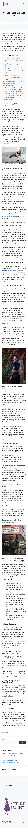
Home (2, 25)
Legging (6, 25)
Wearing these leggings (9, 490)
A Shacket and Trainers (12, 75)
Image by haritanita (10, 163)
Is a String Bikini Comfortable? (10, 758)
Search (3, 739)
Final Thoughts (7, 99)
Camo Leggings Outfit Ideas (10, 760)
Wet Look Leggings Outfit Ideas (12, 58)
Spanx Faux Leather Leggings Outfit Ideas (13, 753)
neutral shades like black (15, 270)
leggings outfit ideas (14, 716)
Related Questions (9, 85)
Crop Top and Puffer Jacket (13, 69)
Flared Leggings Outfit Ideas (10, 755)
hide (17, 55)
